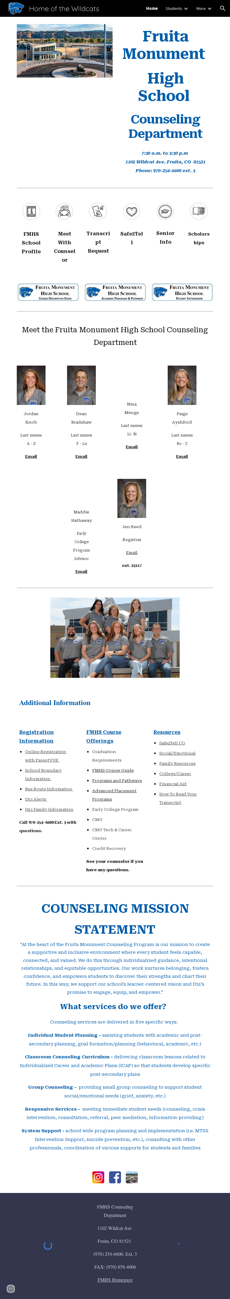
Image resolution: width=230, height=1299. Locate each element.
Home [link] (152, 8)
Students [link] (174, 8)
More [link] (201, 8)
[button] (223, 8)
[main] (165, 84)
